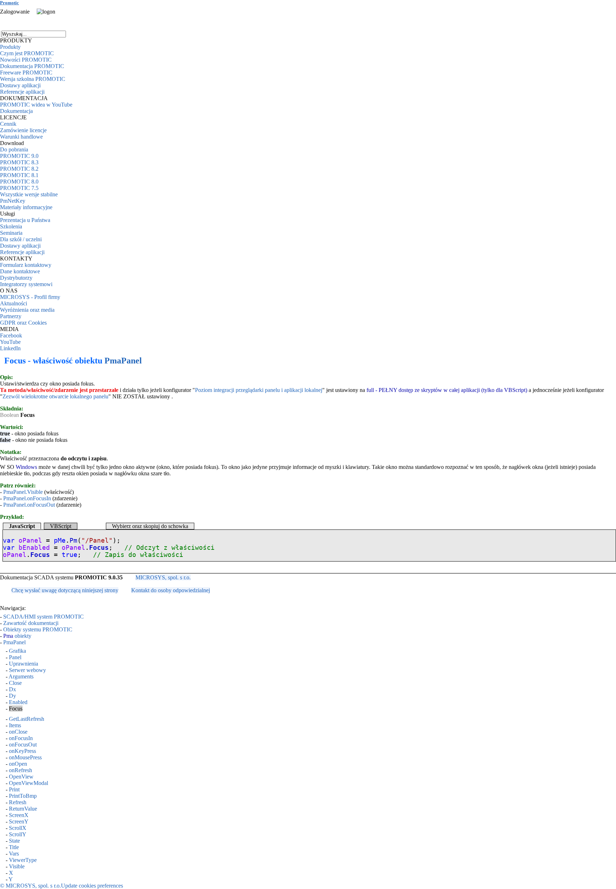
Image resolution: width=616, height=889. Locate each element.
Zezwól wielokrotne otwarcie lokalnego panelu (55, 396)
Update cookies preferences (92, 886)
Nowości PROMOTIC (26, 60)
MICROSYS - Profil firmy (30, 297)
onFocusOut (23, 744)
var (9, 540)
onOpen (18, 764)
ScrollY (17, 834)
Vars (14, 854)
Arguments (21, 676)
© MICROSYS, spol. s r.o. (30, 886)
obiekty (17, 636)
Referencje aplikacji (22, 92)
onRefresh (20, 770)
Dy (12, 696)
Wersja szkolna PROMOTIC (32, 79)
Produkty (10, 47)
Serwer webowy (27, 670)
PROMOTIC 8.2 (19, 169)
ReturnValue (23, 809)
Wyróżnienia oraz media (27, 310)
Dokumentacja (16, 111)
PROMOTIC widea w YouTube (36, 105)
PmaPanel (123, 360)
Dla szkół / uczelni (21, 239)
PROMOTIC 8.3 (19, 162)
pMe (60, 540)
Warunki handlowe (21, 137)
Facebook (11, 335)
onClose (18, 732)
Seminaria (11, 233)
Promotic (9, 2)
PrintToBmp (23, 796)
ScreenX (19, 815)
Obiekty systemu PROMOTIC (37, 629)
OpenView (21, 777)
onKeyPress (22, 751)
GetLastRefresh (26, 719)
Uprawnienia (23, 664)
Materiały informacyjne (26, 207)
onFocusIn (21, 738)
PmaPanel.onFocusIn (27, 498)
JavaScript (22, 526)
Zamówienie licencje (23, 130)
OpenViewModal (28, 783)
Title (14, 847)
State (14, 841)
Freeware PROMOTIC (26, 72)
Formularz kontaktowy (25, 265)
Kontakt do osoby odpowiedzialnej (170, 590)
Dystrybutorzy (16, 278)
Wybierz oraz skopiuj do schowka (150, 526)
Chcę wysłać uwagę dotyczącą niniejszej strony (64, 590)
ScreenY (19, 821)
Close (15, 683)
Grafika (17, 651)
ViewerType (23, 860)
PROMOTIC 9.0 (19, 156)
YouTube (10, 342)
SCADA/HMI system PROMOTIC (43, 617)
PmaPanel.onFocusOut (29, 505)
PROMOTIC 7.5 (19, 188)
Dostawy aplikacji (20, 85)
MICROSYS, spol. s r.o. (163, 577)
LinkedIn (10, 348)
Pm (73, 540)
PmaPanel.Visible (23, 492)
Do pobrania (14, 149)
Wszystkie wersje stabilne (29, 194)
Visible (17, 866)
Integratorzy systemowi (26, 284)
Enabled (18, 702)
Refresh (17, 802)
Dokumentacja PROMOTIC (32, 66)
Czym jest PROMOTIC (27, 53)
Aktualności (13, 303)
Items (15, 725)
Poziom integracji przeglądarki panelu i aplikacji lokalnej (258, 390)
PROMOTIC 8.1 (19, 175)
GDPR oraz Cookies (23, 323)
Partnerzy (10, 316)
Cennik (8, 124)
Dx (12, 689)
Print (14, 789)
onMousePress (25, 757)
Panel (15, 657)
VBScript (60, 526)
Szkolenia (11, 226)
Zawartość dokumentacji (30, 623)
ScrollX (17, 828)
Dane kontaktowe (20, 271)
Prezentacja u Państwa (25, 220)
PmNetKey (12, 201)
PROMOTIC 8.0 (19, 182)
